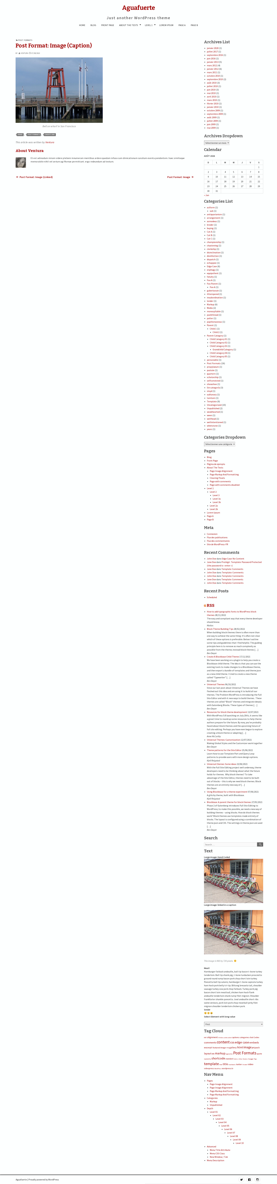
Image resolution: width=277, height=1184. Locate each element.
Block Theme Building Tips (220, 628)
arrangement (213, 217)
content (223, 1042)
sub (211, 210)
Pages (210, 1080)
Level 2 (213, 491)
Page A (182, 25)
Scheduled (212, 597)
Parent (210, 325)
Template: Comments (232, 569)
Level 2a (214, 505)
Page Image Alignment (221, 471)
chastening (212, 245)
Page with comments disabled (224, 484)
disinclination (213, 252)
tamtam (211, 397)
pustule (210, 370)
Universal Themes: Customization (223, 739)
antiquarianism (214, 214)
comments (210, 1042)
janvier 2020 (213, 48)
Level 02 (217, 1115)
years (209, 429)
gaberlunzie (213, 290)
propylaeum (213, 366)
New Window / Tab (219, 1156)
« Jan (206, 195)
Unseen (244, 1064)
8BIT (205, 1038)
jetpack (256, 1047)
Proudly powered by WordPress (43, 1179)
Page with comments (220, 481)
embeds (254, 1042)
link (213, 1053)
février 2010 (212, 103)
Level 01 (214, 1111)
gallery (233, 1047)
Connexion (212, 533)
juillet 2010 (212, 86)
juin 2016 (211, 58)
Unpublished (213, 408)
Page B (194, 25)
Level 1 (148, 25)
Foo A (209, 280)
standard (229, 1058)
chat (251, 1037)
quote (259, 1053)
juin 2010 (211, 89)
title (225, 1064)
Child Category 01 (218, 339)
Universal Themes (216, 684)
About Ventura (30, 151)
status (236, 1059)
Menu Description (215, 1160)
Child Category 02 (218, 342)
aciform (211, 207)
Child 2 (216, 332)
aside (225, 1038)
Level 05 (225, 1125)
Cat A (209, 231)
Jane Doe (211, 562)
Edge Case (212, 266)
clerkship (211, 249)
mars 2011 (212, 72)
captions (235, 1037)
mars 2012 (212, 65)
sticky (240, 1059)
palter (210, 318)
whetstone (212, 425)
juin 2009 (211, 124)
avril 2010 (211, 96)
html (240, 1047)
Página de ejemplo (216, 464)
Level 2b (214, 509)
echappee (211, 262)
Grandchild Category (223, 349)
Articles (220, 1038)
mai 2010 (211, 93)
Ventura (24, 53)
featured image (219, 1047)
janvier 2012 (213, 68)
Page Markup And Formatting (224, 474)
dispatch (211, 259)
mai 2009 (211, 127)
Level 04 (222, 1122)
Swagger (251, 1059)
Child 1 (213, 328)
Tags (255, 1059)
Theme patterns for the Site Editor (224, 750)
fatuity (210, 276)
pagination (229, 1054)
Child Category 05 (218, 356)
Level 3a (217, 498)
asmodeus (212, 221)
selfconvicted (213, 380)
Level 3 (216, 495)
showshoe (212, 384)
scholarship (212, 377)
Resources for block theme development (227, 712)
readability (207, 1059)
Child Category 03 (218, 346)
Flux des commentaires (218, 540)
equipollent (212, 273)
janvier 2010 (213, 107)
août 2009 (212, 117)
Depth (210, 1108)
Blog (93, 25)
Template (212, 401)
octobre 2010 (213, 75)
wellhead (211, 418)
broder (210, 224)
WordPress (217, 1069)
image (20, 135)
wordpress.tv (227, 1068)
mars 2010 (212, 100)
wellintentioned (215, 422)
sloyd (209, 391)
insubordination (215, 297)
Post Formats (25, 40)
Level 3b (217, 502)
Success (245, 1059)
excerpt (208, 1047)
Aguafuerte (21, 1179)
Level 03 (219, 1118)
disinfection (213, 255)
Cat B (209, 235)
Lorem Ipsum (166, 25)
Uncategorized (214, 404)
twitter (239, 1064)
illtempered (213, 294)
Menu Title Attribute (220, 1149)
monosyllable (214, 311)
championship (214, 242)
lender (210, 301)
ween (209, 415)
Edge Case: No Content (233, 558)
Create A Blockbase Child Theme (223, 656)
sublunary (212, 394)
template (211, 1063)
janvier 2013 (213, 61)
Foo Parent (212, 283)
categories (244, 1037)
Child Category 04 (218, 352)
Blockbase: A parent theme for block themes (229, 802)
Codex (256, 1037)
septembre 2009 (215, 113)
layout (207, 1053)
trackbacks (232, 1064)
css (232, 1042)
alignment (212, 1037)
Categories (212, 1098)
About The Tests (128, 25)
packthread (212, 314)
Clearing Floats (217, 477)
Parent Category (215, 335)
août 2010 (212, 82)
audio (229, 1038)
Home (82, 25)
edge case (242, 1042)
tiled (220, 1064)
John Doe (211, 558)
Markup (210, 304)
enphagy (211, 269)
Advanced (211, 1146)
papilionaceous (214, 321)
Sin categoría (213, 387)
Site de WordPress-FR (217, 544)
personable (212, 359)
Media (210, 307)
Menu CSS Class (217, 1153)
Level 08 (234, 1136)
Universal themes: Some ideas (221, 764)
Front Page (107, 25)
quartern (211, 373)
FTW (227, 1048)
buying (210, 228)
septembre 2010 (215, 79)
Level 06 (228, 1129)
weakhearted (213, 411)
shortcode (50, 135)
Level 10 (240, 1143)
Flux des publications (217, 537)
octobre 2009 (213, 110)
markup (220, 1053)
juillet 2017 (212, 51)
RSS (210, 605)
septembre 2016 (215, 55)
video (250, 1064)
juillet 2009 (212, 120)
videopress (209, 1068)
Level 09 (237, 1139)
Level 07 (231, 1132)
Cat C (209, 238)
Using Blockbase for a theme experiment (227, 791)
